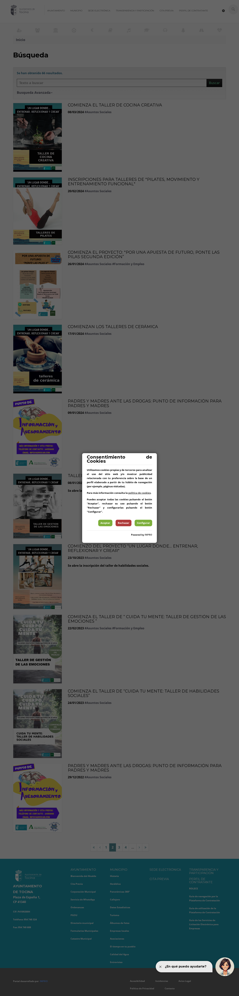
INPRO (148, 534)
